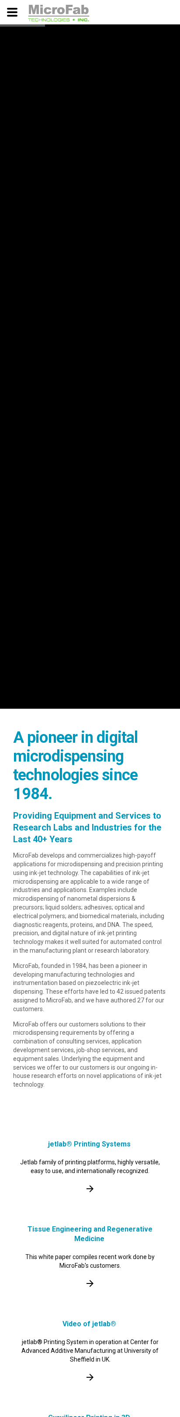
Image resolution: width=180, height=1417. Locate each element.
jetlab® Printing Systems (89, 1144)
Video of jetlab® (89, 1324)
